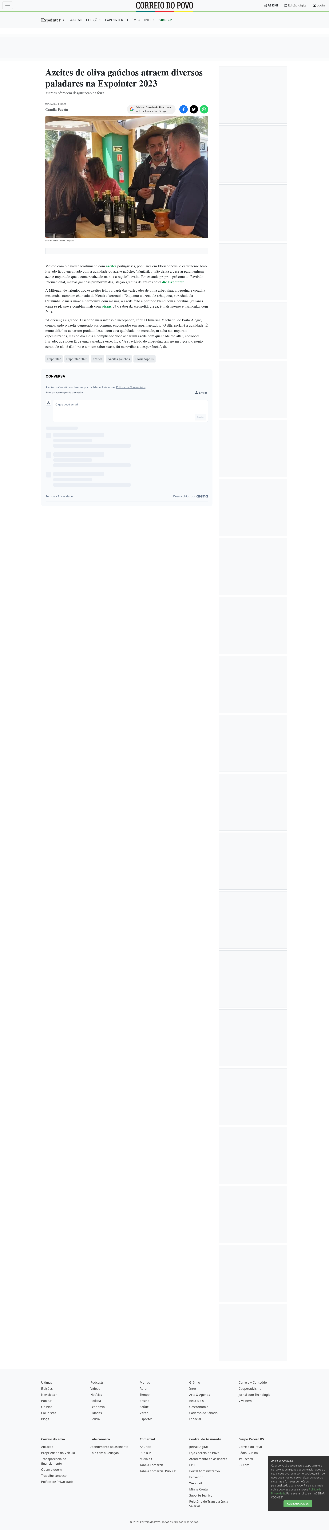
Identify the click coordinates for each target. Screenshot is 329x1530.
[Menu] (7, 5)
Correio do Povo (250, 1447)
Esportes (146, 1419)
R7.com (244, 1465)
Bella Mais (196, 1401)
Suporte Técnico (200, 1495)
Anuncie (145, 1447)
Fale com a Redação (104, 1453)
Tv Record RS (248, 1459)
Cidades (96, 1413)
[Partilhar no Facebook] (183, 109)
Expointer (51, 19)
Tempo (145, 1395)
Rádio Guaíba (248, 1453)
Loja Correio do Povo (204, 1453)
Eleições (47, 1388)
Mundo (145, 1382)
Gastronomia (198, 1407)
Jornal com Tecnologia (254, 1395)
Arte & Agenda (199, 1395)
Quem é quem (51, 1469)
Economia (97, 1407)
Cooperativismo (250, 1388)
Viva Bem (245, 1401)
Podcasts (97, 1382)
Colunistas (48, 1413)
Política (95, 1401)
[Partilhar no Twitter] (194, 109)
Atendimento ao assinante (109, 1447)
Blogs (45, 1419)
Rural (143, 1388)
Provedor (196, 1477)
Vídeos (95, 1388)
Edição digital (297, 5)
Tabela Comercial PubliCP (158, 1471)
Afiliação (47, 1447)
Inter (192, 1388)
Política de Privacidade (57, 1482)
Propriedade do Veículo (58, 1453)
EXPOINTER (114, 19)
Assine (273, 5)
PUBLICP (164, 19)
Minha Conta (198, 1489)
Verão (144, 1413)
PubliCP (46, 1401)
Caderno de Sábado (203, 1413)
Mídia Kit (146, 1459)
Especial (195, 1419)
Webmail (195, 1483)
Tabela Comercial (152, 1465)
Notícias (96, 1395)
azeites (111, 266)
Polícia (95, 1419)
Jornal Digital (198, 1447)
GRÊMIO (133, 19)
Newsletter (49, 1395)
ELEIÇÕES (93, 19)
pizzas (106, 306)
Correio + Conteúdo (253, 1382)
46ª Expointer (173, 282)
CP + (192, 1465)
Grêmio (194, 1382)
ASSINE (76, 19)
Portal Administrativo (204, 1471)
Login (321, 5)
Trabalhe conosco (54, 1476)
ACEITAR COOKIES (298, 1503)
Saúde (144, 1407)
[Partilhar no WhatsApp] (204, 109)
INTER (149, 19)
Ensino (144, 1401)
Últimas (46, 1382)
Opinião (47, 1407)
